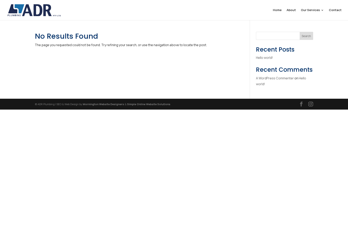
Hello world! (264, 57)
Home (277, 10)
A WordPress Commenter (275, 78)
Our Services (310, 10)
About (291, 10)
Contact (335, 10)
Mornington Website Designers (103, 104)
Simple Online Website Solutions (148, 104)
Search (306, 36)
